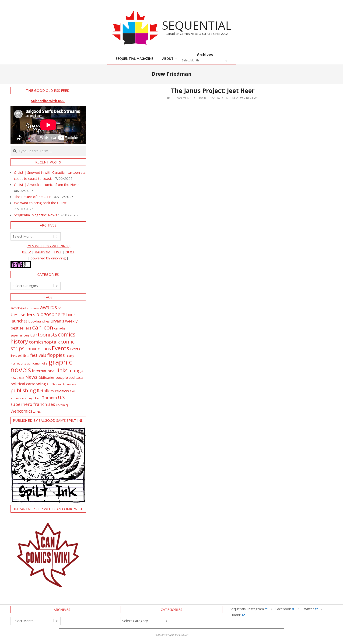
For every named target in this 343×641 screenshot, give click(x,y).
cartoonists (43, 334)
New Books (17, 377)
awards (48, 307)
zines (37, 411)
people (62, 377)
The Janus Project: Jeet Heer (213, 90)
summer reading (21, 398)
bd (60, 308)
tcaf (37, 397)
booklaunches (39, 321)
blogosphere (50, 314)
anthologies (18, 308)
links (61, 370)
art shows (33, 308)
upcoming (62, 405)
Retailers (45, 390)
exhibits (23, 355)
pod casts (76, 377)
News (31, 377)
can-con (42, 327)
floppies (56, 355)
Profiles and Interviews (62, 384)
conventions (38, 348)
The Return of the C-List (33, 196)
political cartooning (28, 383)
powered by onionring (48, 258)
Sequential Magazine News (35, 214)
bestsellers (22, 314)
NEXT (69, 252)
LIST (57, 252)
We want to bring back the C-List (40, 202)
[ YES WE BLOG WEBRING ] (48, 246)
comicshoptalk (44, 342)
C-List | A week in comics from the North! (47, 184)
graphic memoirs (36, 363)
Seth (73, 391)
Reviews (252, 98)
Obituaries (46, 377)
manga (75, 370)
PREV (26, 252)
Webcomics (21, 411)
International (44, 370)
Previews (238, 98)
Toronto (49, 397)
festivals (38, 355)
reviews (62, 390)
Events (60, 348)
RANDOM (42, 252)
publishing (23, 390)
